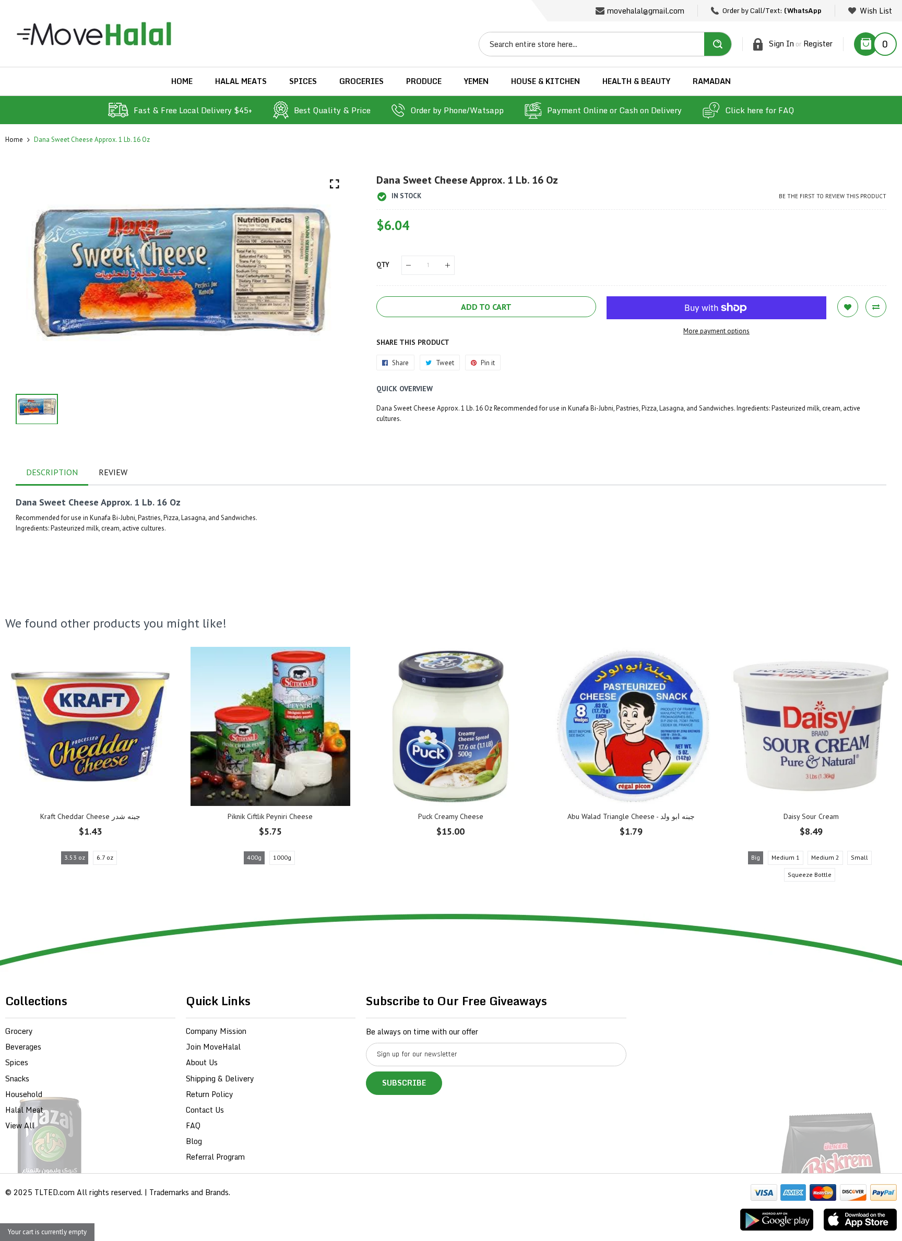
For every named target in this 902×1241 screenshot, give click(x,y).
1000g (282, 857)
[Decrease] (408, 265)
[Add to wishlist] (847, 306)
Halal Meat (24, 1110)
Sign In (781, 44)
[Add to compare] (875, 306)
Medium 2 (825, 857)
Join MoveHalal (213, 1047)
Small (859, 857)
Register (818, 44)
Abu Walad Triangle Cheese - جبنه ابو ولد (631, 816)
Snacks (17, 1079)
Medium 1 (786, 857)
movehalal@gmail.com (645, 11)
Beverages (23, 1047)
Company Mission (216, 1031)
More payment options (716, 331)
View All (19, 1125)
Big (755, 857)
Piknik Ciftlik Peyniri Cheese (270, 816)
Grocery (19, 1031)
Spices (16, 1062)
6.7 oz (105, 857)
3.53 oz (74, 857)
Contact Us (205, 1110)
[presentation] (26, 767)
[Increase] (447, 265)
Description (52, 472)
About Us (202, 1062)
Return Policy (209, 1094)
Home (14, 139)
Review (113, 472)
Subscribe (404, 1083)
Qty (382, 264)
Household (23, 1094)
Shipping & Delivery (220, 1079)
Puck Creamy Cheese (450, 816)
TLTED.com (54, 1192)
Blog (194, 1141)
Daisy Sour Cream (811, 816)
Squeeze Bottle (810, 874)
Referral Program (215, 1157)
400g (254, 857)
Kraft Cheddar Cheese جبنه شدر (90, 816)
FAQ (193, 1125)
